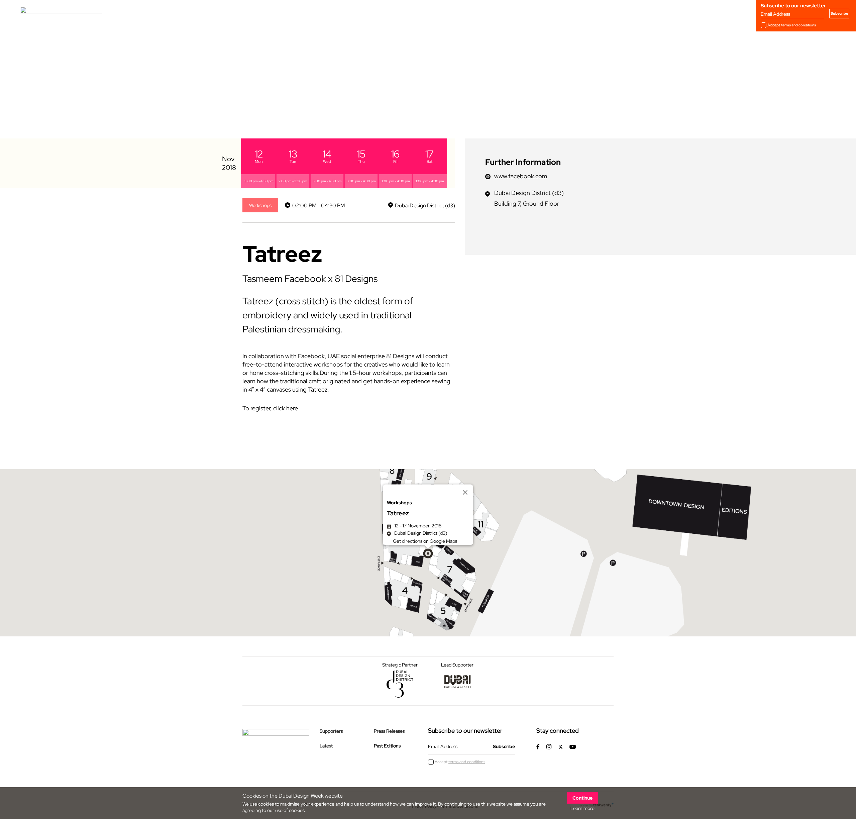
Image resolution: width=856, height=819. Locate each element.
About (209, 13)
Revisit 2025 (280, 13)
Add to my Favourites (274, 104)
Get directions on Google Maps (425, 541)
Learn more (582, 808)
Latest (326, 746)
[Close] (465, 492)
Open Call (241, 13)
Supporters (331, 731)
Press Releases (389, 731)
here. (292, 408)
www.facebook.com (520, 176)
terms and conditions (798, 25)
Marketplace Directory (331, 13)
